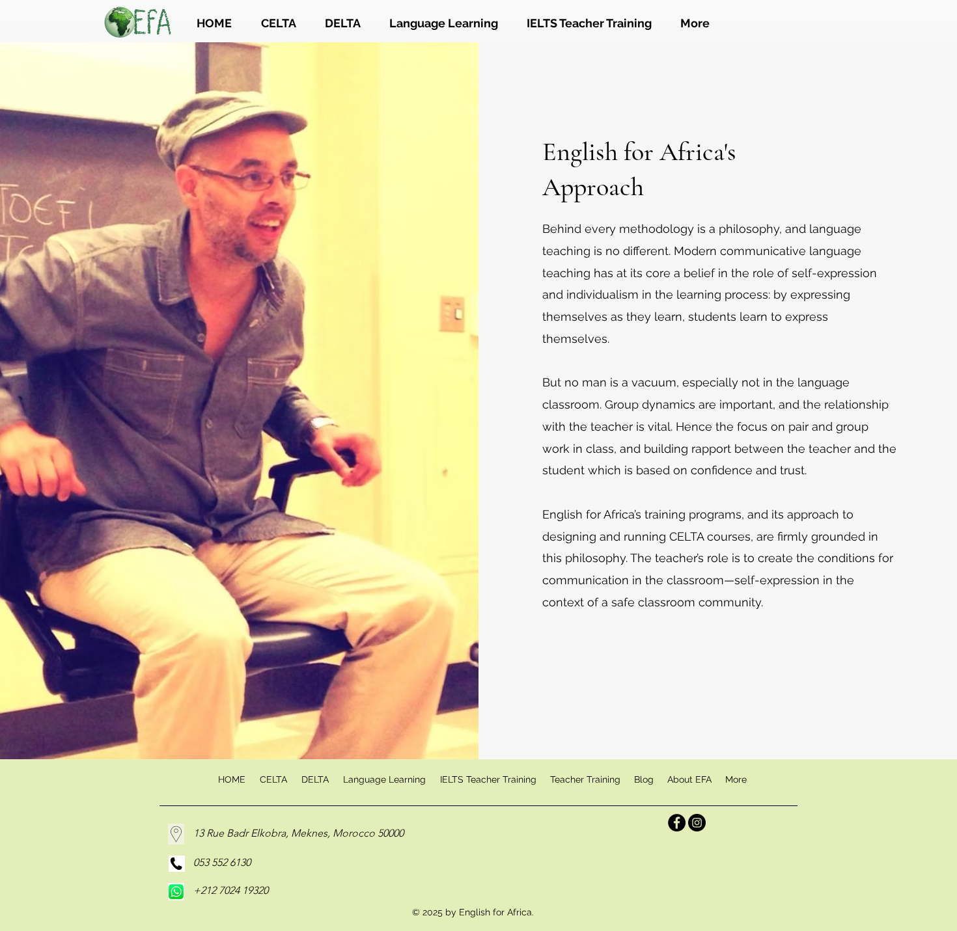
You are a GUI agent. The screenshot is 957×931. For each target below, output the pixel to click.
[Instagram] (697, 822)
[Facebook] (677, 822)
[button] (585, 779)
